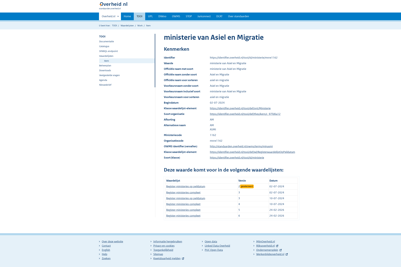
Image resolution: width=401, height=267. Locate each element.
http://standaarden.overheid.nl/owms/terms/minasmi (241, 146)
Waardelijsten (127, 25)
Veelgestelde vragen (109, 75)
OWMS (176, 16)
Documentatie (106, 41)
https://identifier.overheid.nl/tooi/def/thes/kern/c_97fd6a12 (245, 114)
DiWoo (162, 16)
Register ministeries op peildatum (185, 186)
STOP (189, 16)
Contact (106, 245)
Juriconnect (204, 16)
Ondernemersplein (267, 250)
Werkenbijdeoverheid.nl (270, 254)
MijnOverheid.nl (265, 241)
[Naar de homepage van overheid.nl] (113, 5)
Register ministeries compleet (183, 192)
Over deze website (112, 241)
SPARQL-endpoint (108, 51)
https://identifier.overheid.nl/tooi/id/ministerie (237, 157)
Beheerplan (105, 65)
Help (104, 254)
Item (106, 60)
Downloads (105, 70)
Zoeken (106, 258)
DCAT (219, 16)
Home (127, 16)
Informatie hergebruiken (167, 241)
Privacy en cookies (163, 245)
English (106, 250)
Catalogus (104, 46)
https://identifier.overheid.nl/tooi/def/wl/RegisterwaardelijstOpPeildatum (252, 152)
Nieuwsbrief (105, 84)
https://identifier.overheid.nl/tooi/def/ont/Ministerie (240, 108)
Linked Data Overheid (217, 245)
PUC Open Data (214, 250)
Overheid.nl (108, 17)
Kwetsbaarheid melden (167, 258)
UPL (150, 16)
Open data (211, 241)
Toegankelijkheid (163, 250)
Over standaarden (238, 16)
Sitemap (158, 254)
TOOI (139, 16)
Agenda (103, 80)
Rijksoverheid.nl (265, 245)
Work (140, 25)
